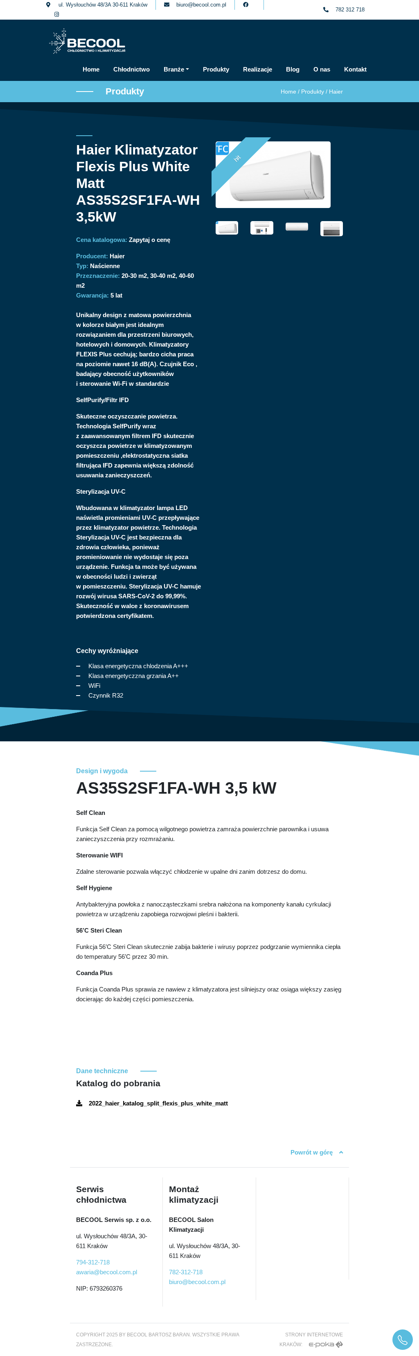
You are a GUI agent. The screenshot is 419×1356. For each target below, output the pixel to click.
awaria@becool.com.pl (106, 1272)
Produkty (216, 69)
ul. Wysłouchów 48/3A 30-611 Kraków (103, 5)
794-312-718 (93, 1262)
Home (91, 69)
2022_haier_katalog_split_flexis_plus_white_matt (158, 1103)
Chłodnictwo (131, 69)
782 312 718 (350, 10)
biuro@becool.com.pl (201, 5)
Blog (293, 69)
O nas (321, 69)
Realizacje (257, 69)
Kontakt (355, 69)
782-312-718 (186, 1272)
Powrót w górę (312, 1152)
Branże (174, 69)
